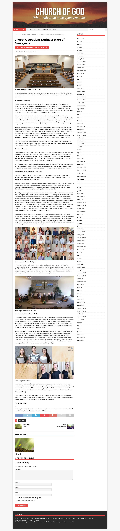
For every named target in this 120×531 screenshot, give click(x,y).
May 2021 (79, 223)
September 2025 (81, 70)
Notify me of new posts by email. (26, 500)
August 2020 (80, 249)
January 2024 (80, 129)
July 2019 (79, 287)
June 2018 (79, 325)
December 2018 (81, 308)
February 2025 (81, 91)
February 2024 (81, 126)
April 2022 (79, 191)
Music (90, 26)
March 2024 (80, 123)
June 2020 (79, 255)
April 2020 (79, 261)
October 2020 (80, 243)
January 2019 (80, 305)
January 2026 (80, 59)
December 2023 (81, 132)
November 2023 (81, 135)
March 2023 (80, 158)
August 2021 (80, 214)
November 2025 (81, 65)
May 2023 (79, 152)
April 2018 (79, 331)
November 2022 (81, 170)
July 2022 (79, 182)
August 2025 (80, 73)
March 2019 (80, 299)
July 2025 (79, 76)
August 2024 (80, 109)
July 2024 (79, 111)
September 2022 (81, 176)
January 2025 (80, 94)
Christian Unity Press (55, 26)
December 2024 (81, 97)
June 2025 (79, 79)
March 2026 (80, 53)
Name (17, 482)
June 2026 (79, 44)
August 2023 (80, 144)
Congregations (38, 26)
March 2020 (80, 264)
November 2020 (81, 240)
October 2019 (80, 279)
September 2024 (81, 106)
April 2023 (79, 155)
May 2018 (79, 328)
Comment (17, 469)
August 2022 (80, 179)
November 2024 (81, 100)
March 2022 (80, 194)
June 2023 (79, 150)
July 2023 (79, 147)
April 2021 (79, 226)
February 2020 (81, 267)
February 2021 (81, 232)
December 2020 (81, 238)
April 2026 (79, 50)
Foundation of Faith (31, 52)
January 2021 (80, 235)
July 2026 (79, 41)
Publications (72, 26)
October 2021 (80, 208)
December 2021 (81, 202)
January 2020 (80, 270)
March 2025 (80, 88)
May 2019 (79, 293)
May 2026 (79, 47)
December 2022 (81, 167)
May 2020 (79, 258)
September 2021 (81, 211)
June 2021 (79, 220)
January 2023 (80, 164)
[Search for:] (96, 29)
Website (17, 492)
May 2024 (79, 117)
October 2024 (80, 103)
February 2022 (81, 196)
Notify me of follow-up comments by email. (29, 498)
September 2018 (81, 317)
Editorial (18, 454)
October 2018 (80, 314)
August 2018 (80, 320)
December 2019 (81, 273)
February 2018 (81, 337)
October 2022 (80, 173)
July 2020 (79, 252)
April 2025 (79, 85)
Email (16, 487)
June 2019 (79, 290)
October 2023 (80, 138)
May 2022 (79, 188)
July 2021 (79, 217)
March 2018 (80, 334)
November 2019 (81, 276)
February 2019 (81, 302)
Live (83, 26)
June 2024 (79, 114)
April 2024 (79, 120)
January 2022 (80, 199)
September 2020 (81, 246)
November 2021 (81, 205)
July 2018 (79, 323)
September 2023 (81, 141)
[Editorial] (24, 445)
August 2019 (80, 284)
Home (16, 26)
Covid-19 (21, 420)
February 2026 (81, 56)
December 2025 (81, 62)
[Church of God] (60, 23)
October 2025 (80, 67)
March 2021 (80, 229)
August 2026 (80, 38)
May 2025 (79, 82)
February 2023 (81, 161)
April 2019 (79, 296)
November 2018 (81, 311)
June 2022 (79, 185)
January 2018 (80, 340)
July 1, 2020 (20, 52)
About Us (25, 26)
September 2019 (81, 282)
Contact (98, 26)
